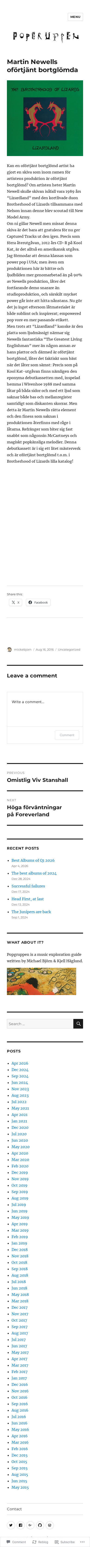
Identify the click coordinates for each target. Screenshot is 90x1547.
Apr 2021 (19, 1114)
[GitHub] (40, 1525)
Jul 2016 (19, 1416)
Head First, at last (28, 899)
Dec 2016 (20, 1384)
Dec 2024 (20, 1069)
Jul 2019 (19, 1204)
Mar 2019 (20, 1230)
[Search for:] (40, 1023)
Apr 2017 (19, 1359)
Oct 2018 (19, 1262)
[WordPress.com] (50, 1525)
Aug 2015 (20, 1474)
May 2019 (20, 1217)
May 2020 (21, 1146)
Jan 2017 (19, 1378)
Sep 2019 (20, 1191)
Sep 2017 (19, 1326)
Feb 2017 (19, 1371)
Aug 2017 (20, 1333)
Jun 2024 (20, 1082)
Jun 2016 (19, 1423)
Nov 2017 (20, 1314)
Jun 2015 (19, 1481)
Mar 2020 (20, 1159)
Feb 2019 (20, 1236)
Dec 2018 (20, 1249)
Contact (14, 1509)
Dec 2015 (20, 1455)
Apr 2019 (20, 1224)
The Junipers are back (31, 911)
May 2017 (20, 1352)
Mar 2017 (20, 1365)
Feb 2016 (20, 1448)
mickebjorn (23, 649)
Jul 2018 (19, 1281)
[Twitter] (11, 1525)
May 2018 (20, 1294)
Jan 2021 (19, 1121)
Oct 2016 (19, 1397)
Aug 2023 (20, 1095)
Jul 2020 (19, 1134)
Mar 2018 (20, 1301)
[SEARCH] (78, 1024)
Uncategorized (69, 649)
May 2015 (20, 1487)
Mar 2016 (20, 1442)
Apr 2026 (20, 1063)
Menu (75, 17)
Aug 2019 (20, 1198)
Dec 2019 (20, 1172)
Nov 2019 (20, 1179)
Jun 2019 (19, 1211)
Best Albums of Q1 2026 (33, 860)
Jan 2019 (19, 1243)
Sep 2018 (20, 1269)
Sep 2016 (20, 1404)
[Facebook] (21, 1525)
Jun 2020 (20, 1140)
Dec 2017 (19, 1307)
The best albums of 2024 (34, 873)
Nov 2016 (20, 1391)
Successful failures (28, 886)
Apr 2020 (20, 1153)
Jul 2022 (19, 1101)
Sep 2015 (20, 1468)
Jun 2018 (19, 1288)
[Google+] (30, 1525)
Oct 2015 (19, 1461)
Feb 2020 (20, 1166)
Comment (67, 735)
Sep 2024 (20, 1076)
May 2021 (20, 1108)
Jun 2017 (19, 1346)
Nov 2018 (20, 1256)
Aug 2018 (20, 1275)
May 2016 (20, 1429)
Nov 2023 (20, 1089)
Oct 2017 (19, 1320)
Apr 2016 (20, 1436)
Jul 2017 (19, 1339)
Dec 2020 (20, 1127)
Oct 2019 (19, 1185)
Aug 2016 (20, 1410)
